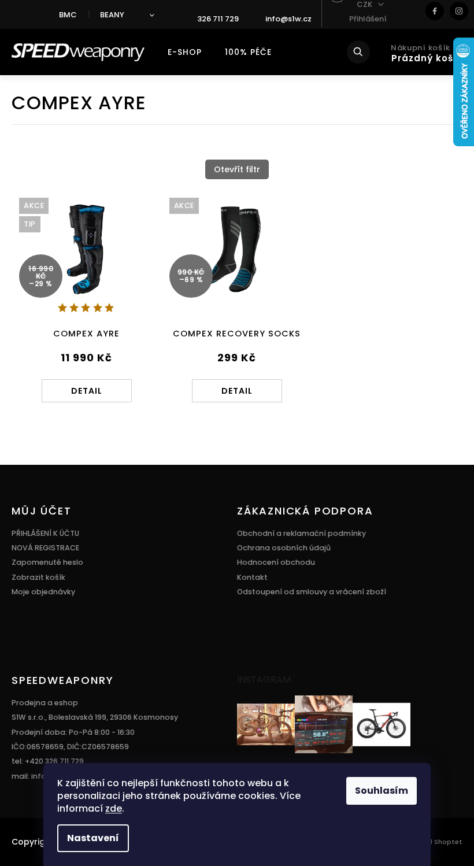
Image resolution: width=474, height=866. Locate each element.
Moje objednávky (43, 592)
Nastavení (93, 838)
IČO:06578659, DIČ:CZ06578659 (70, 747)
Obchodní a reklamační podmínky (301, 533)
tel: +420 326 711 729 (48, 761)
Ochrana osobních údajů (284, 548)
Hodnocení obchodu (276, 562)
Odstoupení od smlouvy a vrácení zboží (311, 592)
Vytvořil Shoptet (434, 841)
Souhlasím (381, 790)
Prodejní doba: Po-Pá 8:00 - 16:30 (73, 732)
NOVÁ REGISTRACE (45, 548)
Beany (112, 14)
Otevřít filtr (237, 169)
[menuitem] (184, 52)
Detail (86, 391)
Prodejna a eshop (45, 703)
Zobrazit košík (38, 577)
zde (113, 808)
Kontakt (252, 577)
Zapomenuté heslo (47, 562)
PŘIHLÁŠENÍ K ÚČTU (45, 533)
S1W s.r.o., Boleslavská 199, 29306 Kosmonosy (95, 717)
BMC (68, 14)
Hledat (366, 52)
